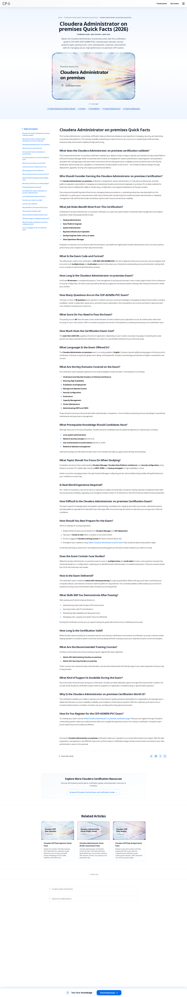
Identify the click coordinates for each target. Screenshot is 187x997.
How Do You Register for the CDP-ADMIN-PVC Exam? (34, 229)
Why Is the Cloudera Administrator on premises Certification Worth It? (35, 223)
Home (60, 17)
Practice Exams (162, 3)
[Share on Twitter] (151, 756)
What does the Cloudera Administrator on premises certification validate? (36, 134)
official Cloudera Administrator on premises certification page (107, 718)
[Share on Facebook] (160, 756)
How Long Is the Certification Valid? (31, 211)
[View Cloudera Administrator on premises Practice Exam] (93, 76)
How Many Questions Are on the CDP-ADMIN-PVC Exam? (35, 158)
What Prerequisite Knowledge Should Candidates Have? (35, 179)
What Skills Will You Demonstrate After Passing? (35, 207)
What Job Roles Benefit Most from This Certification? (36, 145)
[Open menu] (183, 3)
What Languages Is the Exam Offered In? (33, 170)
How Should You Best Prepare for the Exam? (34, 196)
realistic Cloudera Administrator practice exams (105, 542)
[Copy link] (165, 756)
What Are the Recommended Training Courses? (35, 215)
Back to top (94, 874)
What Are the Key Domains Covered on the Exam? (35, 174)
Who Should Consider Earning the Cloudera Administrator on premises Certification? (33, 140)
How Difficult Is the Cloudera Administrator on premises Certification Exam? (34, 192)
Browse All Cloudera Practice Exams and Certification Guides (93, 792)
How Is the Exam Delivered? (29, 204)
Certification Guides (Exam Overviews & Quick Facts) (81, 17)
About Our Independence (61, 899)
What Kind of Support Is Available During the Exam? (35, 218)
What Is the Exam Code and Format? (32, 148)
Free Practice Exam (107, 993)
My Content (175, 3)
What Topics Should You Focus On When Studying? (35, 183)
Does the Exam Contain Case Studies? (32, 200)
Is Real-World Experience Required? (31, 187)
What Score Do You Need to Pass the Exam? (34, 163)
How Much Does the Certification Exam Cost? (34, 167)
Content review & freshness (62, 889)
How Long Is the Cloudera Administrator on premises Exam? (33, 153)
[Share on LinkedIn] (156, 756)
